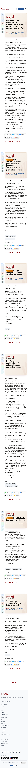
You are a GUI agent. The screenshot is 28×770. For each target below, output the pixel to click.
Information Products (5, 734)
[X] (8, 752)
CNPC (7, 236)
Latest (2, 712)
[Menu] (25, 9)
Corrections (3, 727)
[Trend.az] (5, 9)
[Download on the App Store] (5, 758)
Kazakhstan (8, 569)
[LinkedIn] (16, 752)
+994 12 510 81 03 (4, 704)
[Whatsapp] (2, 752)
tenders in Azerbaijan (10, 239)
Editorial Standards (5, 725)
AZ (14, 765)
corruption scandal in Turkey (11, 486)
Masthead (3, 721)
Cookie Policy (3, 745)
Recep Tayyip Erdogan (10, 483)
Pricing (2, 732)
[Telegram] (14, 752)
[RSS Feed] (19, 752)
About (2, 719)
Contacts (3, 723)
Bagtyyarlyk (12, 236)
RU (16, 765)
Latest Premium (4, 714)
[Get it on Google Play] (14, 758)
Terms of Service (4, 739)
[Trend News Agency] (4, 694)
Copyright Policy (4, 743)
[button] (2, 14)
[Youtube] (11, 752)
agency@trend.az (4, 706)
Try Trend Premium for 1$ (13, 141)
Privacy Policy (4, 741)
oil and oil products (17, 569)
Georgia (7, 329)
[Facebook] (5, 752)
